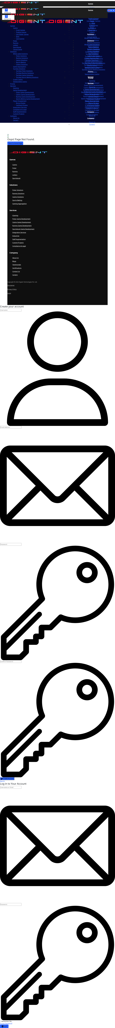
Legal (9, 293)
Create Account (8, 779)
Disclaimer (11, 285)
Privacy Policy (12, 289)
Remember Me (7, 1021)
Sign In (2, 781)
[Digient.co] (26, 21)
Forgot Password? (6, 1023)
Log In (5, 1026)
